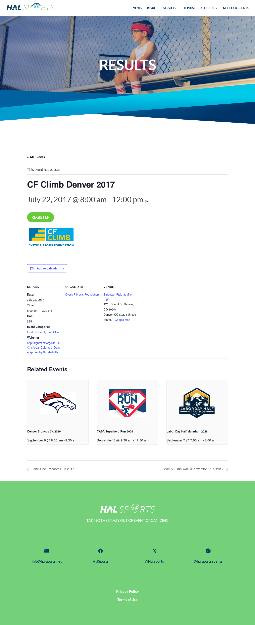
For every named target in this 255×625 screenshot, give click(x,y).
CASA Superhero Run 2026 (115, 431)
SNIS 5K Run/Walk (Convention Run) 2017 (193, 469)
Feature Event (36, 332)
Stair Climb (53, 332)
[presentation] (57, 403)
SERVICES (169, 8)
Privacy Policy (127, 591)
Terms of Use (127, 599)
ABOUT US (207, 8)
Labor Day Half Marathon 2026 (187, 431)
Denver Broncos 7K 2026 (44, 431)
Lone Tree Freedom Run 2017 (52, 469)
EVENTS (136, 8)
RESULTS (152, 8)
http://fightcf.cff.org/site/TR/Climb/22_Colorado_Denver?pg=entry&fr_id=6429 (43, 347)
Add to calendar (48, 268)
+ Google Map (121, 320)
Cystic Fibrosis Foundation (82, 294)
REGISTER (40, 217)
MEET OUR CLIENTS (236, 8)
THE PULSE (188, 8)
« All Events (36, 157)
